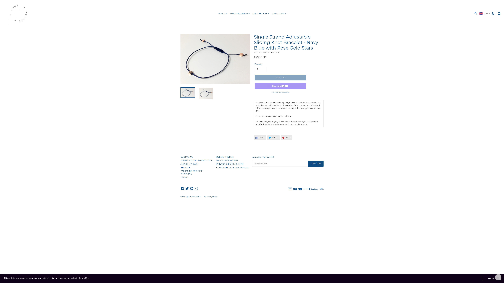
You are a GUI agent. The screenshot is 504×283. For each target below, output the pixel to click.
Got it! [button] (491, 278)
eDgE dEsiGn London (193, 197)
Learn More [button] (84, 278)
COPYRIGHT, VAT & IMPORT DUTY (232, 167)
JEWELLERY (278, 13)
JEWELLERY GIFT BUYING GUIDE (196, 160)
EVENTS (184, 177)
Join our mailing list (263, 157)
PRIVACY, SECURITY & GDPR (229, 164)
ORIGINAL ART (260, 13)
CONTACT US (186, 157)
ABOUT (222, 13)
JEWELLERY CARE (189, 164)
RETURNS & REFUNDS (227, 160)
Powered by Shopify (211, 197)
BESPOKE (185, 167)
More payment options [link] (280, 92)
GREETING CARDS (239, 13)
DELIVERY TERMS (225, 157)
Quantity (258, 64)
